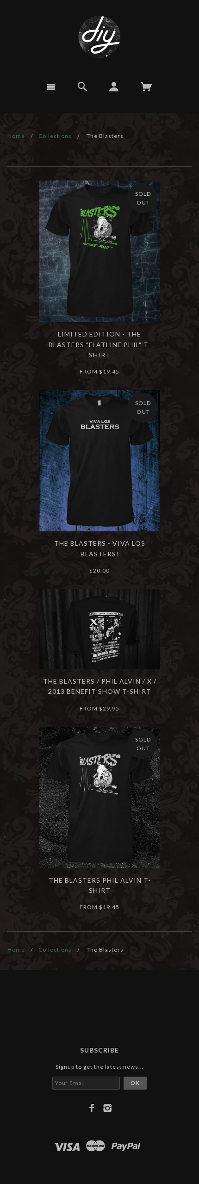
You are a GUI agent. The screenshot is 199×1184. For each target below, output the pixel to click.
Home (16, 135)
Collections (55, 135)
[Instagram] (107, 1108)
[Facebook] (92, 1108)
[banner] (99, 37)
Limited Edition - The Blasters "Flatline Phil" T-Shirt (100, 344)
